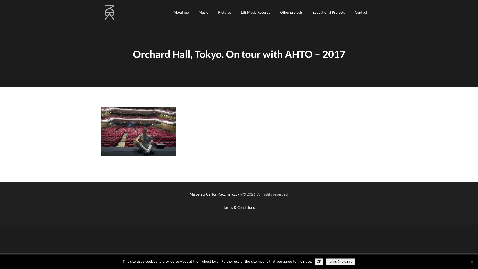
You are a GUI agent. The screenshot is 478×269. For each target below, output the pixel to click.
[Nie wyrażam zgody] (471, 261)
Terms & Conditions (239, 207)
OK (319, 261)
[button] (181, 12)
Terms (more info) (340, 261)
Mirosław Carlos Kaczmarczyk (214, 194)
